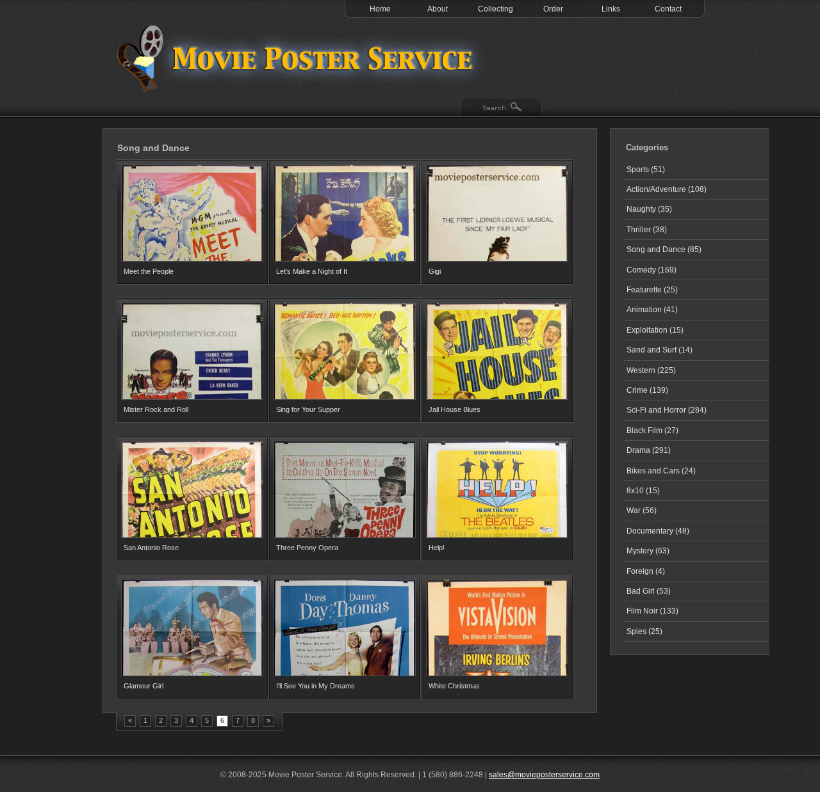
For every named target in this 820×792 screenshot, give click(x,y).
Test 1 (298, 57)
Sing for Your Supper (308, 409)
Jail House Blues (454, 409)
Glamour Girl (143, 686)
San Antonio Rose (151, 547)
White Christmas (454, 686)
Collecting (495, 8)
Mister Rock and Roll (156, 409)
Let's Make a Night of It (311, 271)
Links (611, 8)
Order (553, 8)
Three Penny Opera (307, 547)
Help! (437, 547)
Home (380, 8)
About (437, 8)
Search (501, 108)
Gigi (435, 271)
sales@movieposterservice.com (544, 774)
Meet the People (149, 271)
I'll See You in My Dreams (315, 686)
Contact (668, 8)
